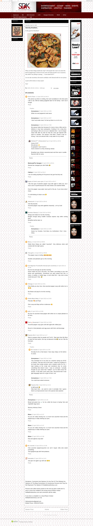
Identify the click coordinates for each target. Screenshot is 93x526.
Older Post (64, 509)
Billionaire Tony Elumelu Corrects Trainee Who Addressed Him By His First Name (75, 148)
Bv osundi (34, 349)
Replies (32, 108)
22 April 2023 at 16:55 (45, 229)
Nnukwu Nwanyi (33, 212)
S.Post (64, 15)
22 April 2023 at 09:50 (38, 242)
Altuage (30, 284)
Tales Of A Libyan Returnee (20, 17)
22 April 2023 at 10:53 (45, 298)
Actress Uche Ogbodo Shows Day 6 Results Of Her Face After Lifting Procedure (76, 142)
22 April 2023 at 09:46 (44, 212)
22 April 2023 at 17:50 (45, 125)
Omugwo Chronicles (49, 15)
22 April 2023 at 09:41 (41, 201)
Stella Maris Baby (33, 298)
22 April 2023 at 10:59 (37, 311)
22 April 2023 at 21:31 (44, 385)
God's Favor (32, 96)
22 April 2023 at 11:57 (38, 414)
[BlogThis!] (54, 88)
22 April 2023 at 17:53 (45, 378)
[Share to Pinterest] (58, 88)
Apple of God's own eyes (35, 181)
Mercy (30, 242)
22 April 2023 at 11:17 (41, 335)
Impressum (16, 15)
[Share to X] (56, 88)
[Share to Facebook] (57, 88)
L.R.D (39, 15)
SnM (31, 17)
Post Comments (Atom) (50, 515)
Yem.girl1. (31, 253)
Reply (29, 104)
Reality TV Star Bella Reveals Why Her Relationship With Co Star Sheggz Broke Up (75, 186)
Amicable (31, 458)
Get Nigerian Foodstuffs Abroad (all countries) (42, 265)
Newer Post (29, 509)
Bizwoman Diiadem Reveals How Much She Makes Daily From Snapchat (75, 173)
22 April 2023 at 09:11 (48, 163)
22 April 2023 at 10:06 (45, 111)
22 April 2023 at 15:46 (45, 358)
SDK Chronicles (31, 15)
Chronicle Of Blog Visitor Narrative (78, 135)
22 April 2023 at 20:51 (54, 141)
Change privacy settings (26, 522)
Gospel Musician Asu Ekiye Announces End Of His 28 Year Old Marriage (75, 155)
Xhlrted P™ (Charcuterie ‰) (39, 141)
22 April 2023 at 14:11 (40, 458)
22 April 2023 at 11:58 (38, 436)
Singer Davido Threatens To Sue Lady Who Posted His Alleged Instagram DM (76, 179)
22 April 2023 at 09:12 (39, 172)
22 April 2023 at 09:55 (40, 253)
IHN (23, 15)
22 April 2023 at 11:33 (42, 400)
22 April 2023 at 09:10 (42, 96)
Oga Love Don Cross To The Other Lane (78, 130)
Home (47, 509)
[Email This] (53, 88)
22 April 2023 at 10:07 (45, 118)
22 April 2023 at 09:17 (50, 181)
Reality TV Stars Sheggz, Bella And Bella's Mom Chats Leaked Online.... (75, 166)
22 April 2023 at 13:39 (41, 445)
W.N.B (58, 15)
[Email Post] (51, 88)
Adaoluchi (31, 201)
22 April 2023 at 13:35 (44, 349)
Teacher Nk (31, 335)
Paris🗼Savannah (33, 322)
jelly (29, 311)
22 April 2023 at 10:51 (39, 284)
